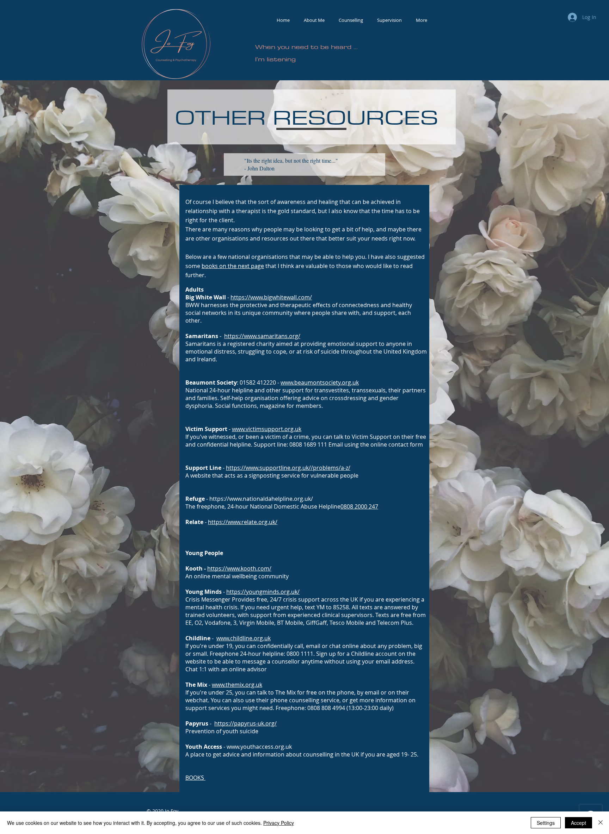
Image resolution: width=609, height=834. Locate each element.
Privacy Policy (278, 822)
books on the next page (233, 266)
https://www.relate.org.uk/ (242, 522)
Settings (546, 822)
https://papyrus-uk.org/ (245, 723)
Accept (578, 822)
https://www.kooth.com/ (239, 568)
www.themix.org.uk (237, 685)
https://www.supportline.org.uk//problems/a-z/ (288, 468)
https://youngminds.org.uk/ (263, 592)
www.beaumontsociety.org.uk (320, 382)
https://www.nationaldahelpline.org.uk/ (261, 499)
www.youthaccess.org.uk (259, 747)
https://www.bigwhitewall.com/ (271, 297)
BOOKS (195, 778)
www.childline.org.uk (243, 638)
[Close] (600, 822)
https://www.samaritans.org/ (262, 336)
